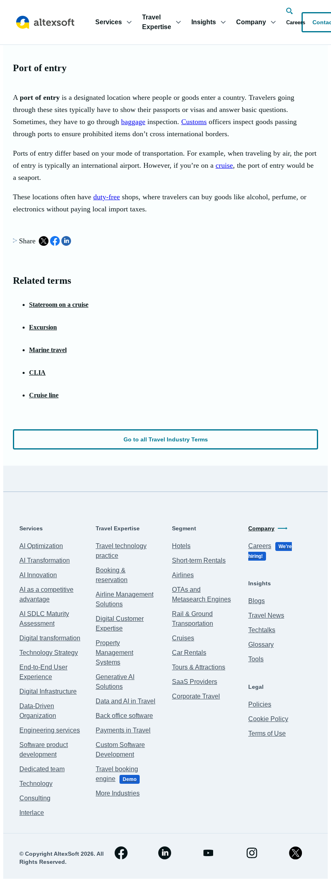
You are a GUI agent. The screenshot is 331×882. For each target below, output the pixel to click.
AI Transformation (44, 560)
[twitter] (295, 852)
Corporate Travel (196, 696)
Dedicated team (42, 769)
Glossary (261, 644)
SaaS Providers (194, 681)
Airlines (183, 575)
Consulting (34, 798)
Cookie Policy (268, 718)
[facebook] (121, 852)
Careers (295, 22)
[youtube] (208, 852)
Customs (194, 122)
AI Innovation (38, 575)
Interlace (31, 812)
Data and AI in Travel (125, 701)
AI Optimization (41, 545)
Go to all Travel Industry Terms (166, 439)
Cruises (183, 638)
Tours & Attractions (198, 667)
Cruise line (44, 395)
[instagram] (251, 852)
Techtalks (261, 630)
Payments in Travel (123, 730)
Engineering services (49, 730)
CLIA (37, 372)
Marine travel (48, 349)
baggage (133, 122)
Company (261, 528)
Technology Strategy (48, 652)
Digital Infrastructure (48, 691)
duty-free (106, 197)
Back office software (124, 715)
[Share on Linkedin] (66, 241)
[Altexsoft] (45, 22)
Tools (256, 659)
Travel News (266, 615)
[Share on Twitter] (43, 241)
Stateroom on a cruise (58, 304)
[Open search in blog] (289, 11)
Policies (259, 704)
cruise (224, 165)
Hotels (181, 545)
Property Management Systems (114, 652)
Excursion (43, 327)
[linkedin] (164, 852)
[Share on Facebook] (55, 241)
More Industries (118, 793)
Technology (35, 783)
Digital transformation (49, 638)
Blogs (256, 600)
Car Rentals (189, 652)
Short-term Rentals (199, 560)
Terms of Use (267, 733)
